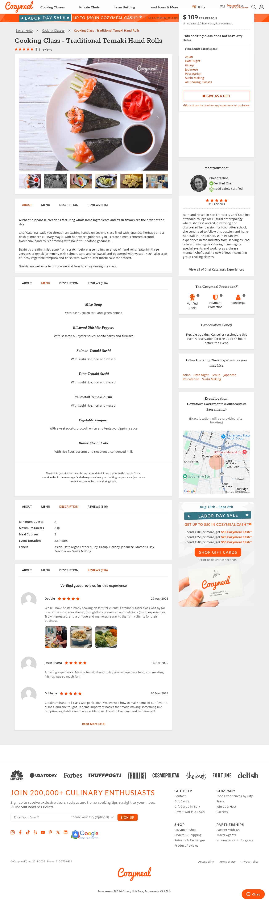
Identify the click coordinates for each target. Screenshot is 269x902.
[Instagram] (13, 832)
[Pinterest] (50, 832)
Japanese (191, 69)
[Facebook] (20, 832)
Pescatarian (193, 74)
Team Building (124, 7)
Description (68, 205)
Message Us (233, 5)
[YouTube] (43, 832)
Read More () (93, 724)
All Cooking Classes (198, 82)
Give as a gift (218, 96)
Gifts (201, 7)
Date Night (192, 61)
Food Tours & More (163, 7)
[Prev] (30, 114)
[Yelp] (35, 832)
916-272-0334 (64, 861)
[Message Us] (223, 7)
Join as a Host (226, 807)
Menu (45, 205)
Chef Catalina (218, 178)
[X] (58, 832)
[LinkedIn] (65, 832)
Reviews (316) (98, 205)
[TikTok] (28, 832)
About (27, 205)
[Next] (157, 114)
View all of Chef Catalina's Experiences (216, 269)
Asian (189, 57)
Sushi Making (194, 78)
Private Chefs (89, 7)
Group (189, 65)
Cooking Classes (52, 7)
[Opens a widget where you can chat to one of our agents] (253, 894)
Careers (222, 812)
